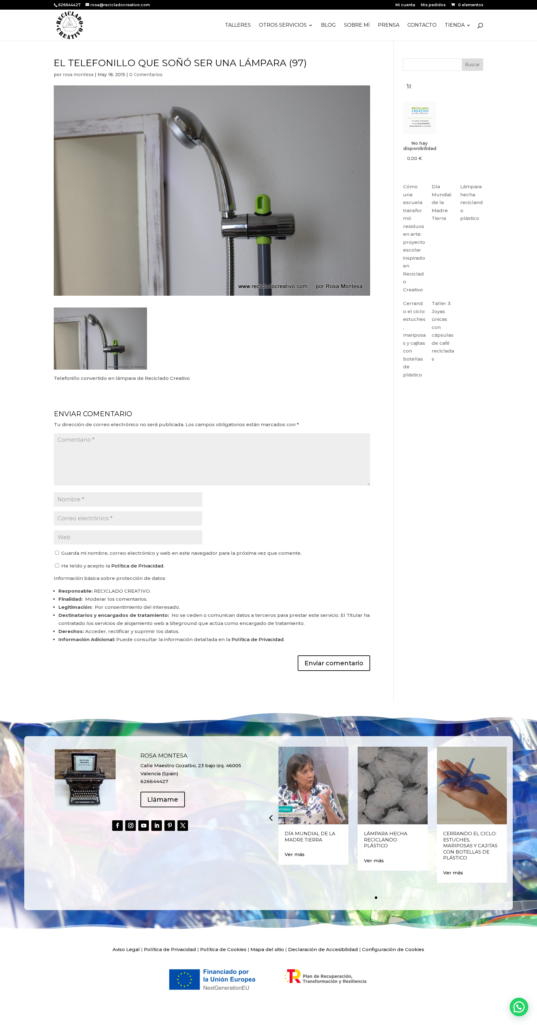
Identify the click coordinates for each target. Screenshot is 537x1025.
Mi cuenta (405, 5)
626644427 (69, 4)
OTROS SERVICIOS (283, 25)
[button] (270, 818)
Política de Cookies (223, 949)
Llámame (162, 799)
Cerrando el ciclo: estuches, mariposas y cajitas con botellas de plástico (470, 846)
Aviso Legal (126, 949)
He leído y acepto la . (112, 566)
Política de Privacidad (137, 566)
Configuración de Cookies (393, 949)
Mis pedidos (433, 5)
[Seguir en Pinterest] (169, 825)
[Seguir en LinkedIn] (156, 825)
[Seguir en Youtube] (143, 825)
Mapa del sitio (267, 949)
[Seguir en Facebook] (117, 825)
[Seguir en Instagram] (130, 825)
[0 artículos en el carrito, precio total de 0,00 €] (409, 86)
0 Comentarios (146, 74)
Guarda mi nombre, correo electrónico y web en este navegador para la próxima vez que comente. (181, 553)
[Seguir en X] (182, 825)
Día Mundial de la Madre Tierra (442, 202)
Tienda (455, 25)
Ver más (295, 854)
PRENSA (388, 25)
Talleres (238, 25)
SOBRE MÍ (357, 25)
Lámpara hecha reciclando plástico (471, 202)
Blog (328, 25)
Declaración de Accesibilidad (323, 949)
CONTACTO (422, 25)
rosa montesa (78, 74)
